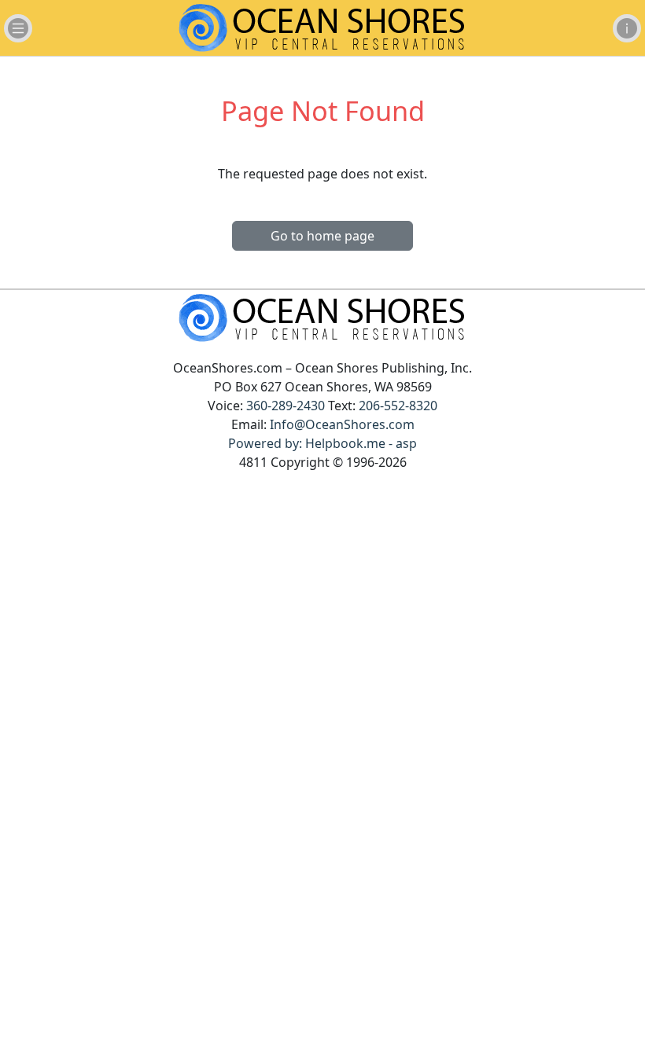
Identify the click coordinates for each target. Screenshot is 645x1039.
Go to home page (322, 235)
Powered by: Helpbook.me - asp (322, 443)
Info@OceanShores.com (342, 424)
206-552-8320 (398, 405)
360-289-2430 (285, 405)
